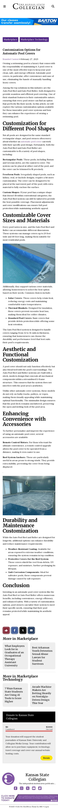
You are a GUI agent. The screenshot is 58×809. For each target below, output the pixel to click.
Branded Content (11, 59)
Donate (46, 758)
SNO (41, 807)
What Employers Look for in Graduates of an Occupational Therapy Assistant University (15, 655)
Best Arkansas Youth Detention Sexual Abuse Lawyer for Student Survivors (42, 655)
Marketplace (10, 39)
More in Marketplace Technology (20, 678)
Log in (46, 807)
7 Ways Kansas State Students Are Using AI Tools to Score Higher (14, 695)
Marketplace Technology (34, 39)
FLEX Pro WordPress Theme (26, 807)
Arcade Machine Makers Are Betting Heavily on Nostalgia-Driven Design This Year (41, 695)
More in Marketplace (20, 639)
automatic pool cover (31, 141)
